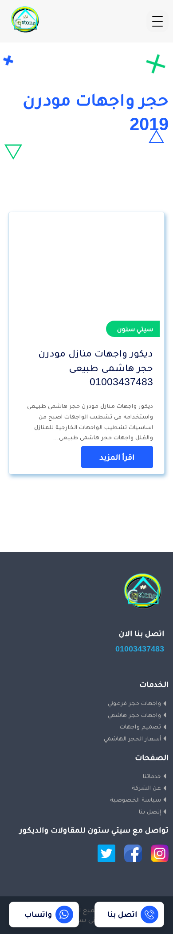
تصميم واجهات (140, 726)
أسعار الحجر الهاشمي (132, 738)
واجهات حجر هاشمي (134, 714)
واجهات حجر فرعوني (134, 702)
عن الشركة (146, 787)
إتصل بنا (150, 811)
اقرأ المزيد (117, 457)
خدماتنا (152, 775)
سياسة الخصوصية (135, 799)
